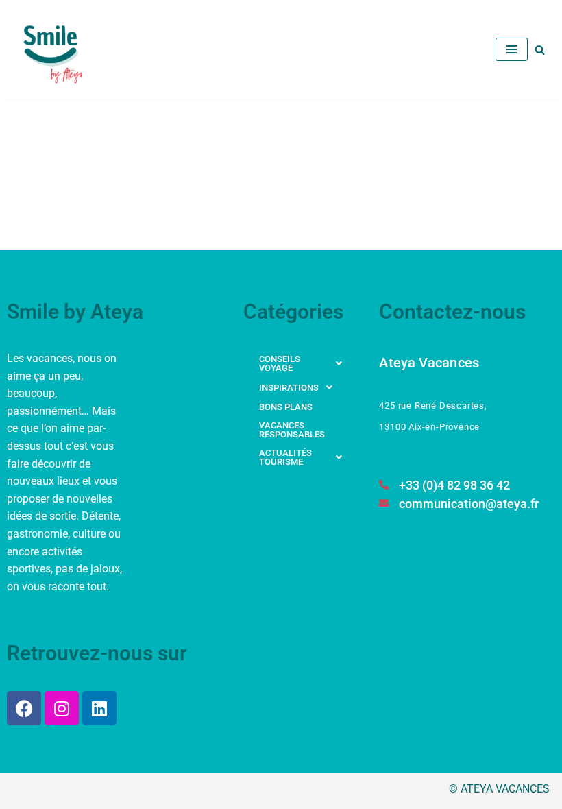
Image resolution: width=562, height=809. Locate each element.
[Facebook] (24, 708)
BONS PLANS (286, 407)
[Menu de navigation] (512, 49)
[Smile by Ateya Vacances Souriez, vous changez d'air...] (54, 49)
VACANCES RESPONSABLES (292, 429)
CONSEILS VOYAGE (279, 363)
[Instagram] (62, 708)
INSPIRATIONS (289, 388)
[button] (304, 363)
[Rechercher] (540, 50)
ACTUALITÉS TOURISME (285, 457)
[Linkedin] (99, 708)
